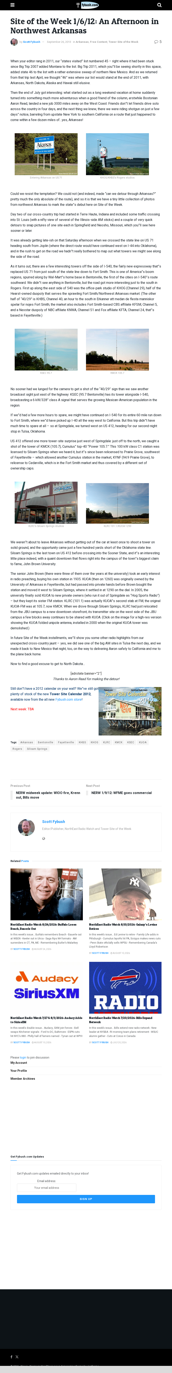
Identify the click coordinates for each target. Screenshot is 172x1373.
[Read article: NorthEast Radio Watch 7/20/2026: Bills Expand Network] (125, 988)
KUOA (143, 742)
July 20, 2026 (119, 1042)
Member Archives (22, 1079)
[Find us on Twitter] (17, 1357)
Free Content (98, 42)
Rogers (17, 749)
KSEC (130, 742)
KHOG (94, 742)
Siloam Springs (37, 749)
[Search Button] (159, 5)
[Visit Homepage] (86, 5)
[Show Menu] (12, 5)
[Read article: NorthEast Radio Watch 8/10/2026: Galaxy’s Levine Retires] (125, 894)
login (23, 1057)
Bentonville (45, 742)
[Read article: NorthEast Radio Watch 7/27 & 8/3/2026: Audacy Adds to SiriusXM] (46, 988)
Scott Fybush (31, 42)
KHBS (82, 742)
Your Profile (18, 1071)
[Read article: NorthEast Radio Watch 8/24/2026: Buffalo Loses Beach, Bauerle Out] (46, 894)
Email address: (46, 1181)
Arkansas (82, 42)
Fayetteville (66, 742)
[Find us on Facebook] (11, 1357)
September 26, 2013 (59, 42)
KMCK (118, 742)
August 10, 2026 (121, 953)
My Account (18, 1063)
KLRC (106, 742)
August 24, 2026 (42, 949)
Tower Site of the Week (123, 42)
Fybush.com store (68, 699)
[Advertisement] (86, 765)
